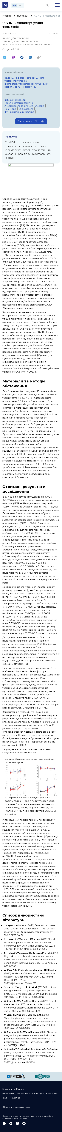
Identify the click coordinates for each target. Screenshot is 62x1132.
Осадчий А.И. (10, 49)
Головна (6, 15)
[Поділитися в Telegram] (4, 57)
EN (20, 5)
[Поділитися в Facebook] (22, 57)
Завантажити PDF (28, 121)
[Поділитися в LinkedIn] (30, 57)
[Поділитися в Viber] (13, 57)
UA (14, 5)
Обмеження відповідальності (16, 1107)
